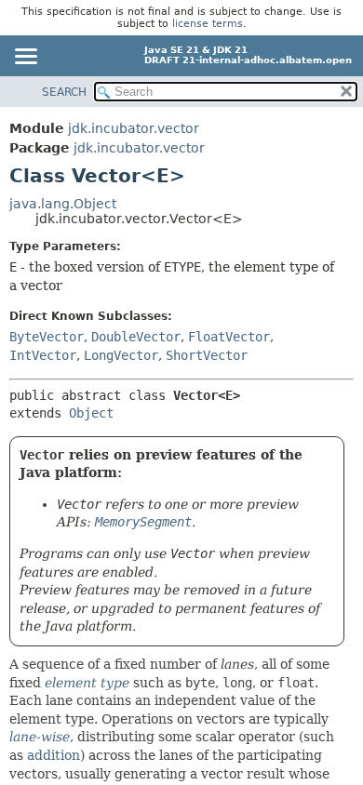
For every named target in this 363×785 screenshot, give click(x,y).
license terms (207, 24)
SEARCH (64, 92)
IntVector (42, 355)
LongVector (121, 355)
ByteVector (46, 336)
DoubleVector (136, 336)
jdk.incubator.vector (133, 128)
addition (53, 755)
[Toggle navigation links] (25, 58)
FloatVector (229, 336)
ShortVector (207, 355)
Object (91, 413)
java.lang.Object (62, 203)
